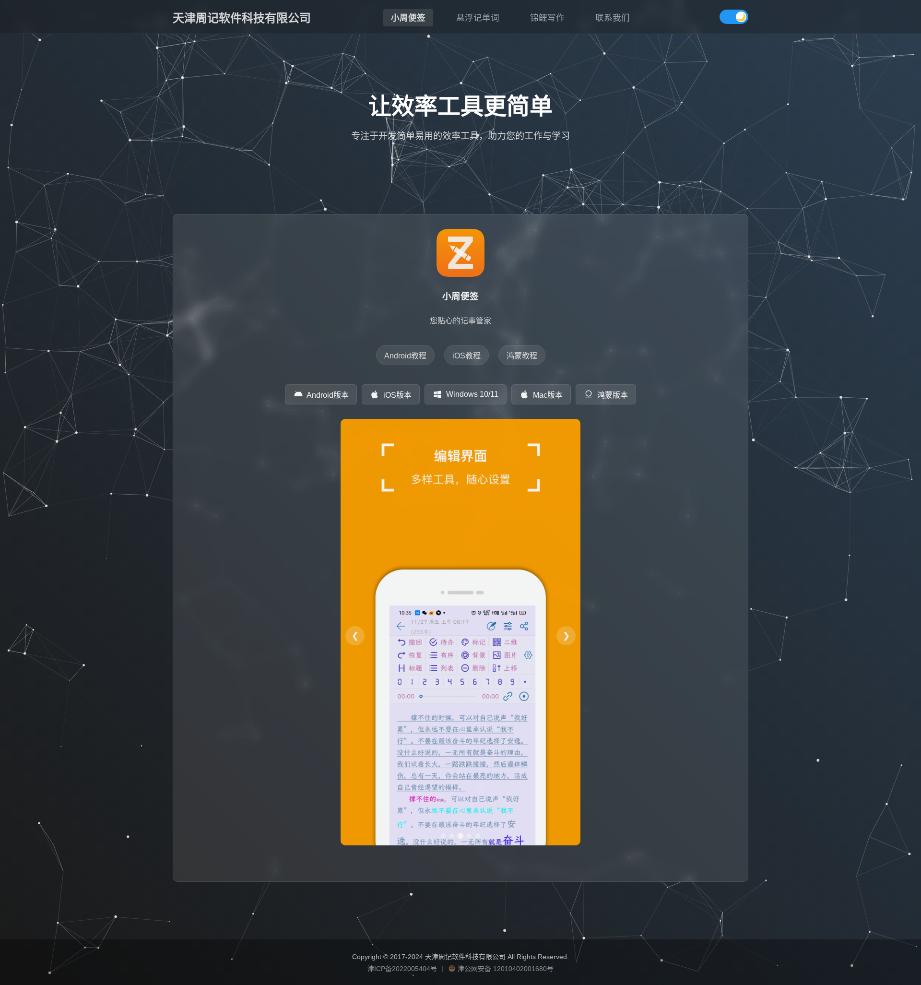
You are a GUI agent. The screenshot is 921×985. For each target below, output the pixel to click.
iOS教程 (466, 356)
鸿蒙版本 (612, 395)
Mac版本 (548, 395)
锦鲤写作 (547, 18)
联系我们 (612, 18)
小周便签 (408, 18)
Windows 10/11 (472, 394)
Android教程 (405, 356)
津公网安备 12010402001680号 (506, 969)
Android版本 (328, 395)
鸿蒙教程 (522, 356)
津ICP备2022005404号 (402, 969)
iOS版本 (397, 395)
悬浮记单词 (477, 18)
